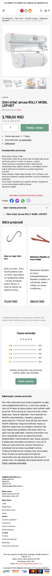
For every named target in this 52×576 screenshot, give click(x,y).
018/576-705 (31, 3)
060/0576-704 (42, 3)
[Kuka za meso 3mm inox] (14, 241)
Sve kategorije (7, 18)
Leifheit (5, 97)
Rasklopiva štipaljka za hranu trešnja (39, 258)
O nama (5, 536)
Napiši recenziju (26, 381)
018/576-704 (21, 3)
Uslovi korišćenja (8, 526)
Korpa (4, 513)
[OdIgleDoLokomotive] (26, 10)
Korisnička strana (8, 510)
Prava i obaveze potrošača (14, 463)
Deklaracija (10, 143)
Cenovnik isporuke (9, 539)
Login (4, 503)
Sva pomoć (6, 523)
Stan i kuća (19, 18)
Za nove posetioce (9, 520)
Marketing (6, 543)
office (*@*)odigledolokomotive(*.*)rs (28, 564)
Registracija (6, 507)
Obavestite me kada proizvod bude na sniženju (26, 195)
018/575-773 (11, 3)
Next (47, 50)
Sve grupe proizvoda (10, 546)
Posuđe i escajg (31, 18)
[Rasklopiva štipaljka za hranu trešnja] (40, 241)
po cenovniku (25, 140)
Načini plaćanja (8, 530)
